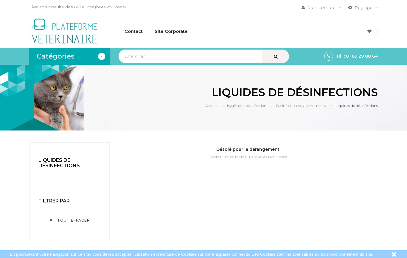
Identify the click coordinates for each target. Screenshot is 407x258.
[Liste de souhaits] (370, 31)
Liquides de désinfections (59, 162)
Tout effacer (69, 220)
